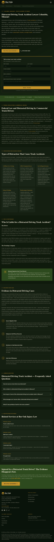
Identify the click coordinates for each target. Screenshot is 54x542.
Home (3, 6)
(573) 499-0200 (26, 50)
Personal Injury (9, 6)
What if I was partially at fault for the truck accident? (27, 404)
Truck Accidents (17, 6)
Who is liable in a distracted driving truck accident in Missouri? (27, 389)
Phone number (6, 68)
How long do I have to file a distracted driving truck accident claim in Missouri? (27, 394)
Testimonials (4, 522)
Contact (3, 518)
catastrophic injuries (18, 32)
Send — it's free (27, 87)
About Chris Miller (5, 516)
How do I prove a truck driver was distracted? (27, 384)
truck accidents (32, 20)
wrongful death (28, 32)
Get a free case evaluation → (10, 50)
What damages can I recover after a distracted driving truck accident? (27, 399)
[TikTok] (9, 510)
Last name (29, 63)
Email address (7, 74)
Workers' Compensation (33, 495)
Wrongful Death (31, 499)
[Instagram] (6, 510)
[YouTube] (4, 510)
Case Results (4, 520)
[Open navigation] (51, 2)
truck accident (32, 131)
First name (6, 63)
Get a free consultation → (11, 483)
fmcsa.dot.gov (36, 123)
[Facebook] (2, 510)
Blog (2, 525)
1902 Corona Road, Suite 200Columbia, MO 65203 (34, 517)
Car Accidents (31, 501)
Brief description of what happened (12, 79)
